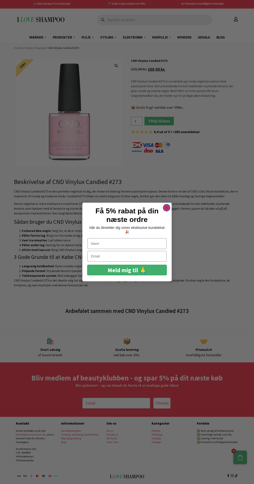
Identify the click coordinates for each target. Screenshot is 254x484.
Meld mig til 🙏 (127, 270)
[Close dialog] (166, 207)
